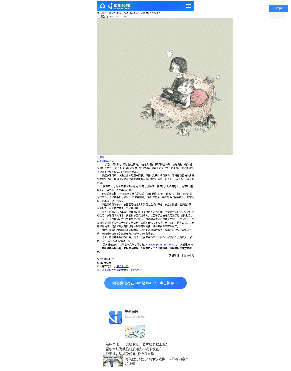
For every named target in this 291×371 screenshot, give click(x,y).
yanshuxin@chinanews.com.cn (161, 244)
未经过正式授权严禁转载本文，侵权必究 (119, 270)
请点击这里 (122, 266)
